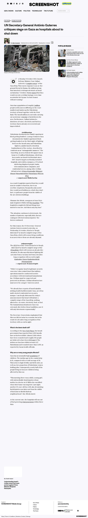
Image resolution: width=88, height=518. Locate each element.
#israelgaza (33, 173)
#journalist (31, 171)
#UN (15, 245)
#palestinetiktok (33, 259)
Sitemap (28, 516)
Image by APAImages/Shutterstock (12, 72)
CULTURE (18, 11)
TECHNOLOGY (37, 11)
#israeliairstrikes (22, 173)
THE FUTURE (48, 11)
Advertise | (18, 516)
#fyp (27, 176)
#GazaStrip (14, 250)
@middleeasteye (27, 132)
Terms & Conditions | (10, 516)
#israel (12, 173)
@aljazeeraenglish (26, 243)
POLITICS (26, 11)
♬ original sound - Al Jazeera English (27, 264)
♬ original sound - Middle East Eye (26, 178)
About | (3, 516)
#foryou (40, 173)
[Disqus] (18, 433)
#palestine (18, 259)
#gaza (24, 259)
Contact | (23, 516)
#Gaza (24, 171)
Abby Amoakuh (16, 43)
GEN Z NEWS (8, 11)
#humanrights (27, 262)
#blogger (39, 171)
